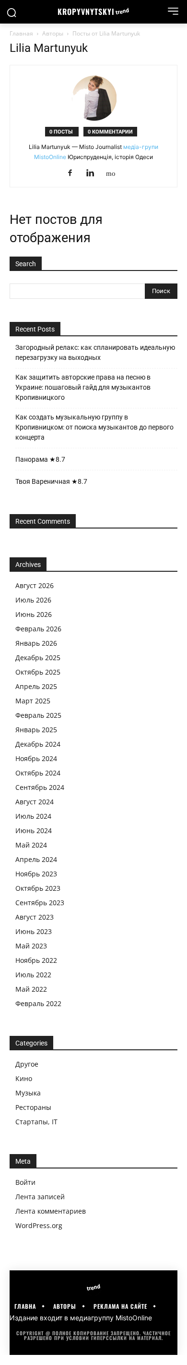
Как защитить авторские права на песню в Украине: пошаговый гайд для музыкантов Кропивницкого (83, 387)
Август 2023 (34, 917)
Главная (21, 33)
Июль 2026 (33, 599)
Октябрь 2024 (37, 772)
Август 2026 (34, 585)
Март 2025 (32, 700)
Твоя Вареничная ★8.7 (51, 481)
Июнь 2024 (33, 830)
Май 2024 (31, 844)
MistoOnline (134, 1318)
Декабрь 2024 (37, 744)
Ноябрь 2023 (36, 873)
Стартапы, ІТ (36, 1121)
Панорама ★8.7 (40, 459)
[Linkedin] (94, 173)
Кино (23, 1078)
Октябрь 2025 (37, 671)
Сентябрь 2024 (39, 787)
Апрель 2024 (36, 859)
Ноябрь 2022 (36, 960)
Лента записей (40, 1196)
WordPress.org (38, 1225)
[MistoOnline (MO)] (114, 173)
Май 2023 (31, 945)
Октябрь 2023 (37, 888)
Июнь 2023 (33, 931)
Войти (25, 1182)
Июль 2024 (33, 816)
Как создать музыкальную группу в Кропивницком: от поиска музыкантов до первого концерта (94, 427)
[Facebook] (74, 173)
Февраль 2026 (38, 628)
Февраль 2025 (38, 715)
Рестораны (33, 1107)
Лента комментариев (50, 1211)
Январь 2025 (36, 729)
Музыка (28, 1092)
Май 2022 (31, 989)
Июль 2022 (33, 974)
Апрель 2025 (36, 686)
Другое (26, 1064)
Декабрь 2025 (37, 657)
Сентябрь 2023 (39, 902)
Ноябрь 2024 (36, 758)
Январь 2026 (36, 643)
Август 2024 (34, 801)
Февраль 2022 (38, 1003)
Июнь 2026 (33, 614)
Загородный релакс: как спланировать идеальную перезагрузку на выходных (95, 352)
